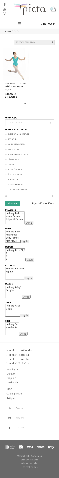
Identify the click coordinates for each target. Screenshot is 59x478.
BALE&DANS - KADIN (18, 134)
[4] (15, 259)
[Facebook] (4, 4)
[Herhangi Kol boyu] (14, 268)
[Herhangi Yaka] (12, 305)
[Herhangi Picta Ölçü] (15, 250)
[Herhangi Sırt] (12, 324)
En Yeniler (13, 179)
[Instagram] (4, 13)
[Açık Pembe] (12, 234)
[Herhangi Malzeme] (15, 213)
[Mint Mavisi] (12, 240)
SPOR (11, 164)
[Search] (50, 122)
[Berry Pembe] (12, 237)
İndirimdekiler (15, 174)
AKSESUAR (13, 149)
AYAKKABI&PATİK (16, 144)
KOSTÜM (12, 139)
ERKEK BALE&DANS (18, 154)
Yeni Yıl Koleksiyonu (18, 189)
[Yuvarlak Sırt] (12, 327)
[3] (15, 256)
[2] (15, 253)
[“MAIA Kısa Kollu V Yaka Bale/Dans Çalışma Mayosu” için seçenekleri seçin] (24, 103)
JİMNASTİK (13, 159)
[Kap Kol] (14, 271)
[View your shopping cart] (53, 9)
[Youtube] (4, 9)
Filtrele (12, 203)
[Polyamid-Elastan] (15, 219)
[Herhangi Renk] (12, 231)
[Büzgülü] (13, 290)
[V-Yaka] (12, 308)
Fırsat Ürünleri (15, 169)
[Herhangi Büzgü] (13, 287)
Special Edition (15, 184)
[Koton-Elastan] (15, 216)
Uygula (29, 222)
